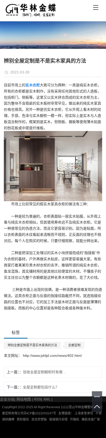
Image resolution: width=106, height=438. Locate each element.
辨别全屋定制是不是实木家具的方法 (32, 345)
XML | (47, 399)
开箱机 (74, 419)
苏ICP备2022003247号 (40, 413)
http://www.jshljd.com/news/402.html (52, 355)
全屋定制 (74, 345)
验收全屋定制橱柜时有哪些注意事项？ (46, 372)
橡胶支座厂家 (91, 419)
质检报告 (23, 419)
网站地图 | (24, 399)
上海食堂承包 (83, 413)
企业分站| (7, 399)
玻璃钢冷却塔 (58, 419)
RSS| (38, 399)
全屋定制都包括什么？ (41, 387)
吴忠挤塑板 (39, 419)
